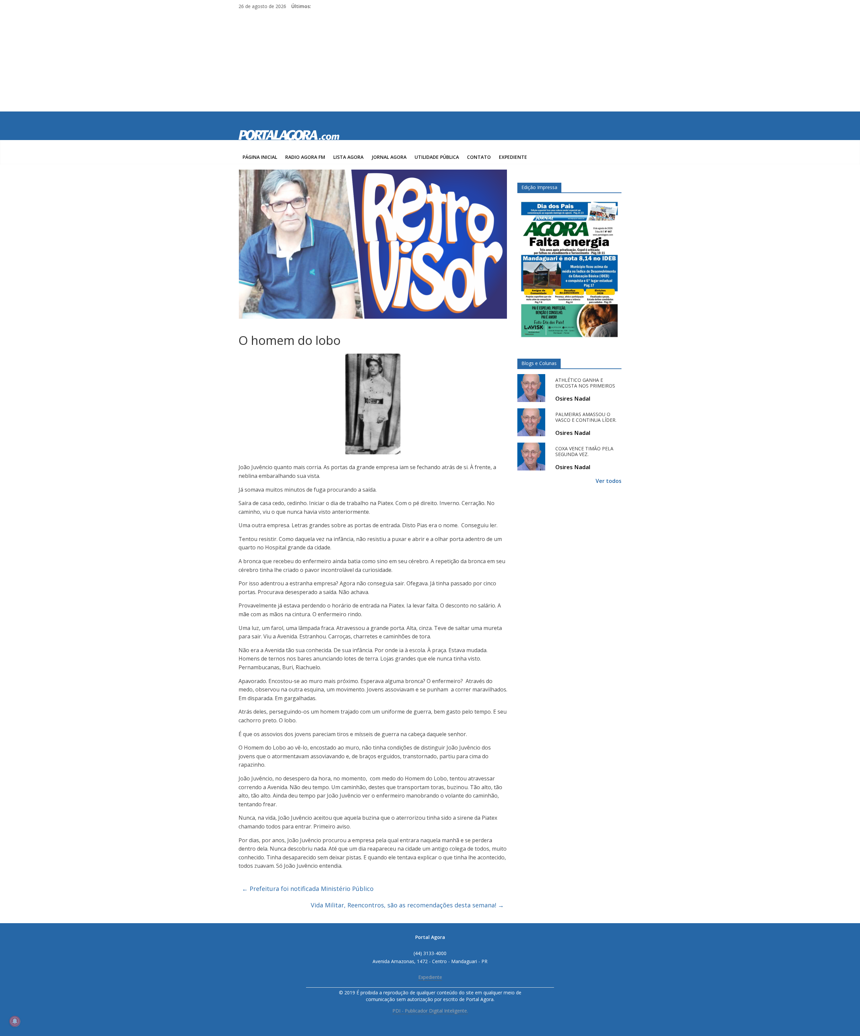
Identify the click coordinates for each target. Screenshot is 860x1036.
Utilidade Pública (437, 157)
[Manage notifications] (14, 1021)
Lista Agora (348, 157)
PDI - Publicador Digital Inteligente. (430, 1010)
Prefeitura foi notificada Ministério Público (308, 889)
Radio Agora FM (305, 157)
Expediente (513, 157)
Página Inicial (260, 157)
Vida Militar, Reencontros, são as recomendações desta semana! (407, 905)
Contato (479, 157)
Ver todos (608, 481)
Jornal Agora (389, 157)
